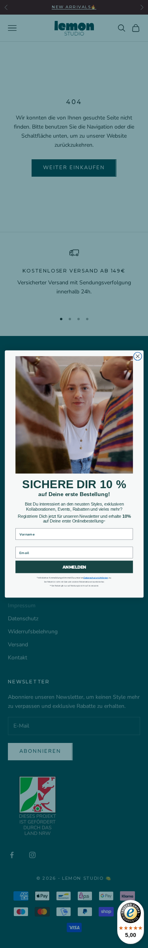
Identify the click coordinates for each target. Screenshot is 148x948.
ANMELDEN (74, 567)
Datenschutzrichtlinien (95, 577)
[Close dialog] (137, 356)
